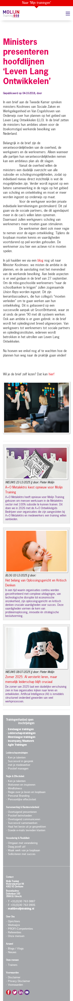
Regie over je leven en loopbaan (26, 792)
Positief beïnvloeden (20, 815)
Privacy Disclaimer (19, 981)
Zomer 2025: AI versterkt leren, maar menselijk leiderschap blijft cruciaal (31, 680)
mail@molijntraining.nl (21, 909)
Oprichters (14, 921)
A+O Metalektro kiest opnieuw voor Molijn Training (34, 490)
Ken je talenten (17, 757)
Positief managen (18, 768)
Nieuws (12, 952)
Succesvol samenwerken (22, 822)
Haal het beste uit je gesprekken (27, 826)
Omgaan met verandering (23, 843)
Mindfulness (15, 788)
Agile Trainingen (17, 745)
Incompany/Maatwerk (21, 741)
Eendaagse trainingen (21, 729)
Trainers (12, 964)
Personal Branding (18, 795)
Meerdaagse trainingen (21, 737)
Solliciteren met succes (21, 854)
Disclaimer (14, 977)
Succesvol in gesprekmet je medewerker (20, 763)
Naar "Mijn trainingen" (36, 3)
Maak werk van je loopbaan (24, 850)
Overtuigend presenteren (22, 811)
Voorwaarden (15, 984)
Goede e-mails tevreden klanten (26, 830)
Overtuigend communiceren (24, 819)
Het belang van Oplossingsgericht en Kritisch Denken (36, 583)
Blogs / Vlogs (16, 948)
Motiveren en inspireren (21, 784)
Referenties (14, 932)
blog (40, 260)
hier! (51, 374)
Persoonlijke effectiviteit (22, 799)
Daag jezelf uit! (17, 846)
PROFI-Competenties (20, 928)
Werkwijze (14, 925)
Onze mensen (16, 936)
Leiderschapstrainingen (21, 733)
